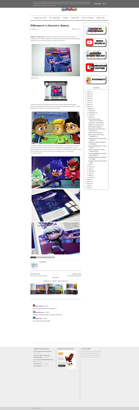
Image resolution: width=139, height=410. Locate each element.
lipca (89, 164)
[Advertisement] (91, 381)
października (91, 112)
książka (37, 257)
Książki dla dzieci (40, 18)
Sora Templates (38, 408)
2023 (88, 98)
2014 (88, 187)
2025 (88, 94)
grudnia (90, 108)
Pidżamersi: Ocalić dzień (36, 36)
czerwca (90, 166)
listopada (90, 110)
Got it (104, 3)
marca (90, 173)
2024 (88, 96)
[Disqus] (55, 322)
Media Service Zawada (44, 257)
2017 (88, 181)
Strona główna (55, 277)
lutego (90, 175)
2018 (88, 179)
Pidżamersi (52, 257)
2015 (88, 185)
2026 (88, 91)
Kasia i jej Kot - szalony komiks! (96, 122)
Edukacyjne (75, 18)
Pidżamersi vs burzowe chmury (96, 124)
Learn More (97, 3)
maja (89, 169)
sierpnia (90, 117)
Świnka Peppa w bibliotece (95, 126)
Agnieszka (34, 29)
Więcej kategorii (88, 18)
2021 (88, 102)
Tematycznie (100, 18)
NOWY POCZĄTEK (37, 363)
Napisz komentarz (77, 29)
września (90, 114)
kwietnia (90, 171)
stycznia (90, 177)
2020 (88, 104)
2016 (88, 183)
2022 (88, 100)
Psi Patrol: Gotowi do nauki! (95, 132)
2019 (88, 106)
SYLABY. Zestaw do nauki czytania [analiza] (42, 351)
